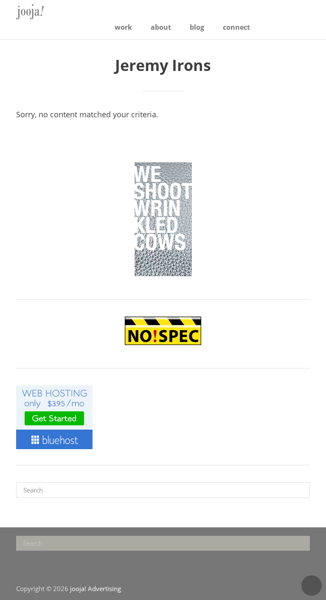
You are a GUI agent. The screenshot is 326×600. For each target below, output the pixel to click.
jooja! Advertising (43, 12)
